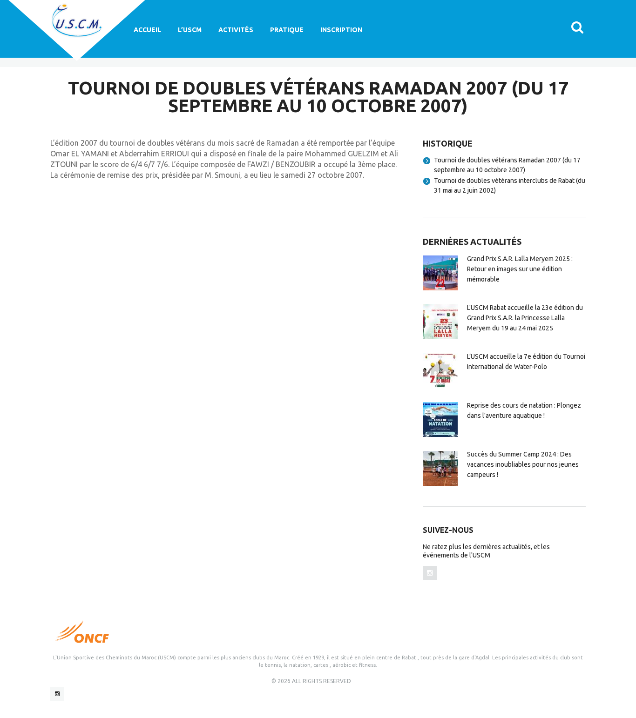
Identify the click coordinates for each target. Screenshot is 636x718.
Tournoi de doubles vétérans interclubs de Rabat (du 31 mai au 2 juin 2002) (509, 185)
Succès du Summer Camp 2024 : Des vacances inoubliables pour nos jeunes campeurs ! (523, 464)
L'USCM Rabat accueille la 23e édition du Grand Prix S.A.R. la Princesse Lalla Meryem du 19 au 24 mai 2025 (525, 318)
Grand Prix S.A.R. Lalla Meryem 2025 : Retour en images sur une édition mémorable (520, 269)
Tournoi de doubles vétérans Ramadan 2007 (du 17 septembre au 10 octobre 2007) (507, 165)
